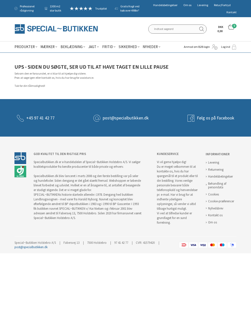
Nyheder (150, 46)
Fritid (107, 46)
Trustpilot (101, 9)
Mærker (47, 46)
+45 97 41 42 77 (40, 118)
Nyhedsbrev (215, 208)
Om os (187, 5)
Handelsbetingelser (165, 5)
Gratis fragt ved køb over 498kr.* (129, 8)
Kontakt (231, 12)
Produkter (24, 46)
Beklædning (72, 46)
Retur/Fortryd (222, 5)
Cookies (213, 194)
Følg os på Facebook (215, 118)
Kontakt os (215, 215)
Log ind (225, 47)
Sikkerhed (128, 46)
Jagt (92, 46)
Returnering (216, 169)
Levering (202, 5)
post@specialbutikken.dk (126, 118)
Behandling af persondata (217, 185)
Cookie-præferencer (221, 201)
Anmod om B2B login (197, 47)
